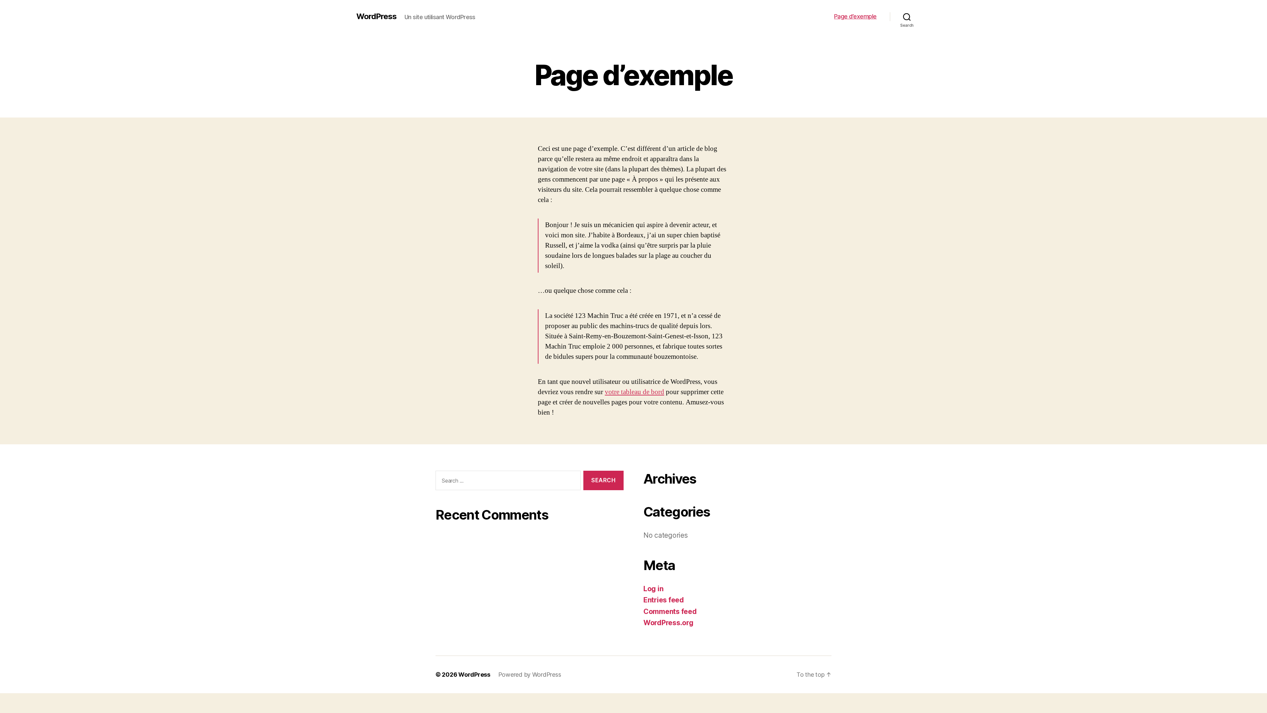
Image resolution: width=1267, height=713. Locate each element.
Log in (653, 589)
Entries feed (663, 600)
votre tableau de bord (634, 392)
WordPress (376, 16)
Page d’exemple (855, 16)
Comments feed (670, 611)
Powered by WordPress (529, 674)
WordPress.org (668, 623)
